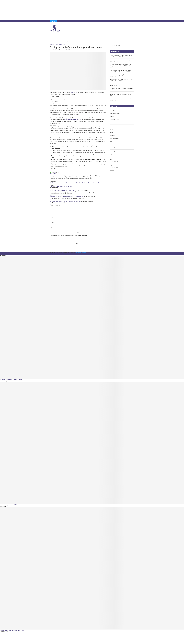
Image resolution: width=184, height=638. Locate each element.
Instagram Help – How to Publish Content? (11, 505)
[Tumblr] (133, 21)
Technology (76, 35)
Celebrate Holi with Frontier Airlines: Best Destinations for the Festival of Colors (119, 93)
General (53, 35)
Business (112, 116)
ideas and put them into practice (72, 119)
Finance (111, 126)
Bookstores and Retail (115, 113)
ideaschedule (58, 49)
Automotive (117, 35)
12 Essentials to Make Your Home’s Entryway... (12, 630)
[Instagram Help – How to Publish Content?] (92, 443)
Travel (89, 35)
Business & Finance (61, 35)
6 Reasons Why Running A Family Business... (11, 379)
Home (51, 41)
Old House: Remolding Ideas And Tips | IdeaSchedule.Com (63, 190)
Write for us (125, 35)
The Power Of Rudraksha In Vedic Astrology (120, 60)
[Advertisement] (43, 10)
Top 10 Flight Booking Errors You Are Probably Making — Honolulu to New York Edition (120, 65)
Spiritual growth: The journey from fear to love (120, 75)
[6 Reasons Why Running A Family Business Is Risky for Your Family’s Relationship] (92, 317)
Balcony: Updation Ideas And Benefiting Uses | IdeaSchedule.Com (65, 201)
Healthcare (112, 135)
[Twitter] (128, 21)
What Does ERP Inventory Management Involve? (121, 99)
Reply (51, 195)
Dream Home (74, 92)
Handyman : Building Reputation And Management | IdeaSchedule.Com (66, 196)
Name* (111, 159)
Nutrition (112, 144)
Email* (111, 165)
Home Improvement (107, 35)
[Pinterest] (130, 21)
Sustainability (113, 148)
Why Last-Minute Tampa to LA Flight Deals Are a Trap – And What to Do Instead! (121, 71)
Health (70, 35)
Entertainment (96, 35)
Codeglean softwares (81, 252)
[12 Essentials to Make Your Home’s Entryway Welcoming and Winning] (92, 568)
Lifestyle (83, 35)
